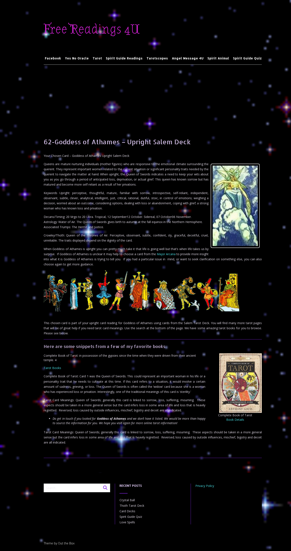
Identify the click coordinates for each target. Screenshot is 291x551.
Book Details (235, 420)
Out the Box (66, 543)
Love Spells (127, 522)
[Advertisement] (153, 96)
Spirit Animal (218, 58)
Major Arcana (166, 254)
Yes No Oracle (77, 58)
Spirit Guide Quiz (247, 58)
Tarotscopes (157, 58)
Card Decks (127, 511)
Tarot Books (52, 368)
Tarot (97, 58)
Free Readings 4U (92, 29)
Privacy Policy (204, 486)
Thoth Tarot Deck (132, 506)
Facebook (53, 58)
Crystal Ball (127, 500)
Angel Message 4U (188, 58)
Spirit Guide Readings (124, 58)
